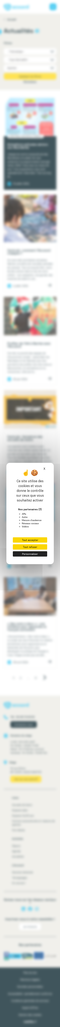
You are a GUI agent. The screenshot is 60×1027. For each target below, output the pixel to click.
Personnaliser (30, 554)
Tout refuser (30, 547)
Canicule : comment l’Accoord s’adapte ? (28, 251)
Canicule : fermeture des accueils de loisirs (24, 438)
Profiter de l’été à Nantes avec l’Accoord (29, 345)
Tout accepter (30, 540)
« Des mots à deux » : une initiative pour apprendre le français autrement (26, 627)
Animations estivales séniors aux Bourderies (27, 146)
